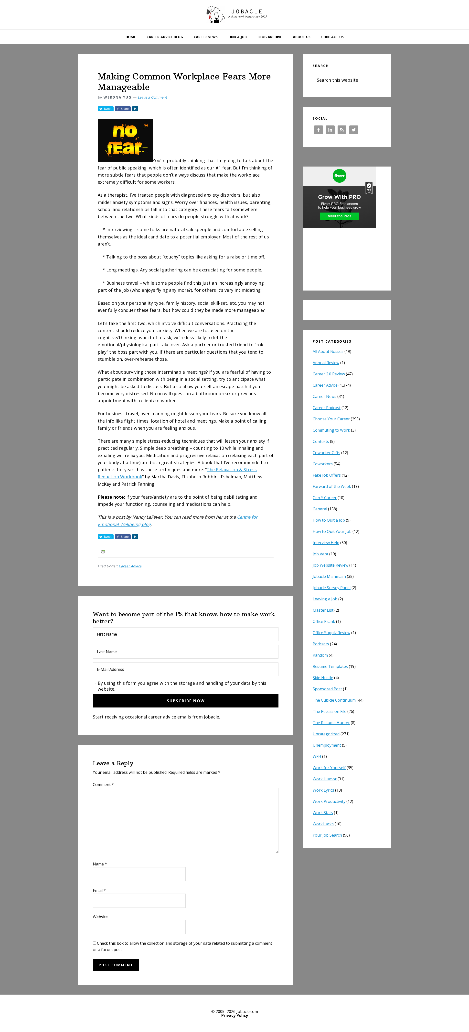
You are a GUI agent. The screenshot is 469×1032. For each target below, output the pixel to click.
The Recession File (329, 711)
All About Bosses (328, 351)
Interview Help (326, 542)
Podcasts (321, 644)
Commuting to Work (331, 430)
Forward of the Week (332, 486)
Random (320, 655)
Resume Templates (330, 666)
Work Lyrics (323, 790)
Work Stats (323, 812)
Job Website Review (330, 565)
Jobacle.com (234, 14)
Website (100, 917)
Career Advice (130, 566)
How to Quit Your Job (332, 531)
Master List (323, 610)
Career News (324, 396)
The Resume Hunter (331, 722)
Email (99, 890)
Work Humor (325, 779)
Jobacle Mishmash (329, 576)
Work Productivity (329, 801)
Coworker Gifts (326, 452)
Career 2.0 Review (329, 374)
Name (100, 864)
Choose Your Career (331, 419)
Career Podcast (327, 407)
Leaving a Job (325, 599)
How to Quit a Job (329, 520)
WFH (317, 756)
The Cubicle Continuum (334, 700)
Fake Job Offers (327, 475)
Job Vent (320, 554)
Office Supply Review (331, 632)
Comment (103, 784)
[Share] (135, 108)
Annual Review (326, 362)
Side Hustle (323, 677)
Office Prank (324, 621)
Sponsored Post (327, 689)
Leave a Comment (152, 97)
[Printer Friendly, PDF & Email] (103, 551)
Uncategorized (326, 734)
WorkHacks (323, 824)
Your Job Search (327, 835)
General (320, 509)
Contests (321, 441)
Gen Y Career (325, 497)
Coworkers (323, 464)
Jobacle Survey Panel (332, 587)
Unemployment (327, 745)
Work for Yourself (329, 767)
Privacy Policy (234, 1015)
